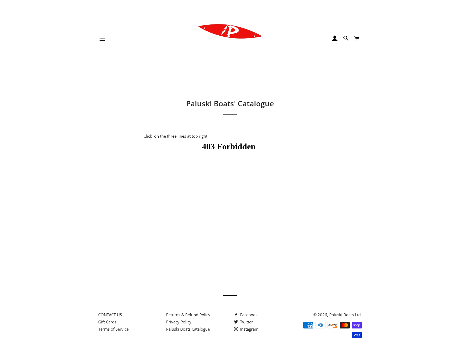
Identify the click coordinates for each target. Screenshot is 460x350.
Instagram (248, 329)
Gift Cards (107, 321)
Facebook (248, 314)
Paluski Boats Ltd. (345, 314)
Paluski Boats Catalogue (188, 329)
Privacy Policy (178, 321)
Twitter (246, 321)
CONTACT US (110, 314)
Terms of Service (113, 329)
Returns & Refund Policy (188, 314)
